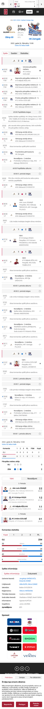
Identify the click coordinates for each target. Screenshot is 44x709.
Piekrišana (9, 677)
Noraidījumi (32, 478)
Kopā (5, 535)
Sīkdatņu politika (33, 674)
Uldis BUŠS (23, 584)
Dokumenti (32, 574)
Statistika (24, 53)
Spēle (5, 53)
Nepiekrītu (8, 704)
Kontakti (22, 674)
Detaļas (22, 677)
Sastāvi (14, 53)
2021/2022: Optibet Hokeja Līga (23, 20)
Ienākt (29, 12)
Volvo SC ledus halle (22, 45)
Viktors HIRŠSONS (26, 591)
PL (38, 535)
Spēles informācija (11, 574)
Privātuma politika (11, 674)
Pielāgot (22, 704)
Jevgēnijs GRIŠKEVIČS (27, 578)
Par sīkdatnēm (35, 677)
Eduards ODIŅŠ (25, 581)
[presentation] (10, 4)
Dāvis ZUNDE (32, 584)
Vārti (12, 478)
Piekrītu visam (36, 704)
